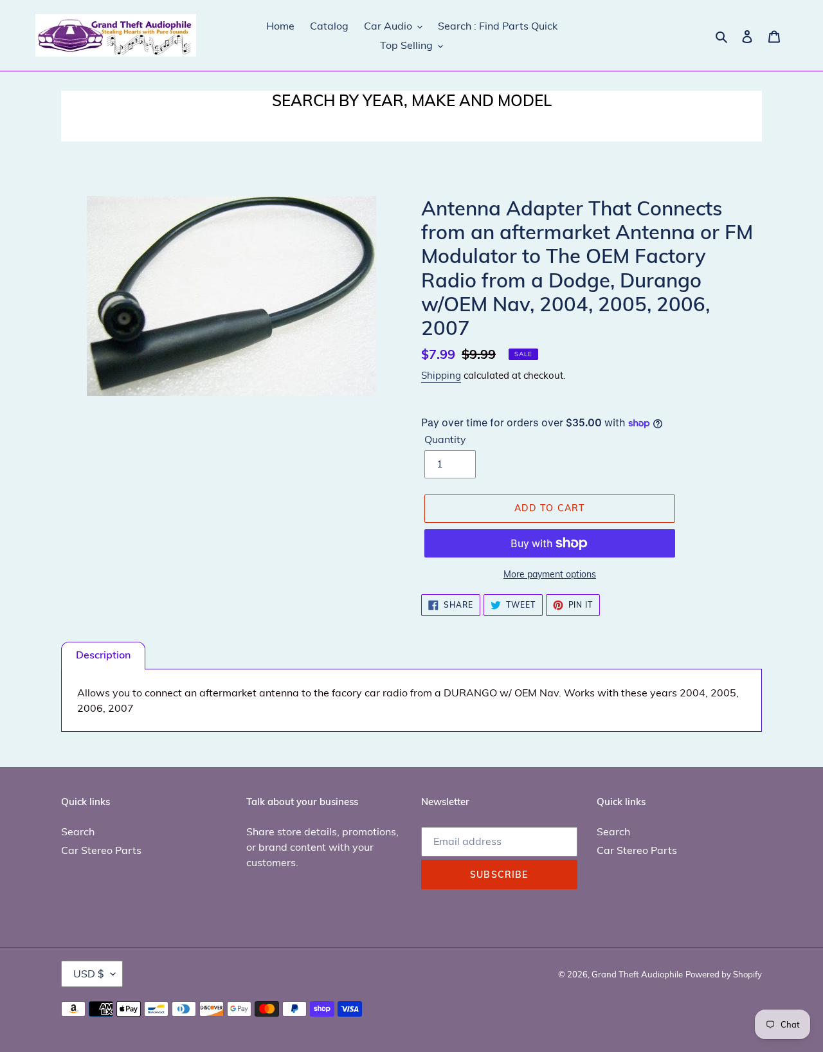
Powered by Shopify (723, 974)
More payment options (549, 574)
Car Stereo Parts (101, 850)
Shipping (441, 375)
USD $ (88, 973)
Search (78, 831)
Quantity (445, 439)
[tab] (103, 655)
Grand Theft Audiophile (637, 974)
